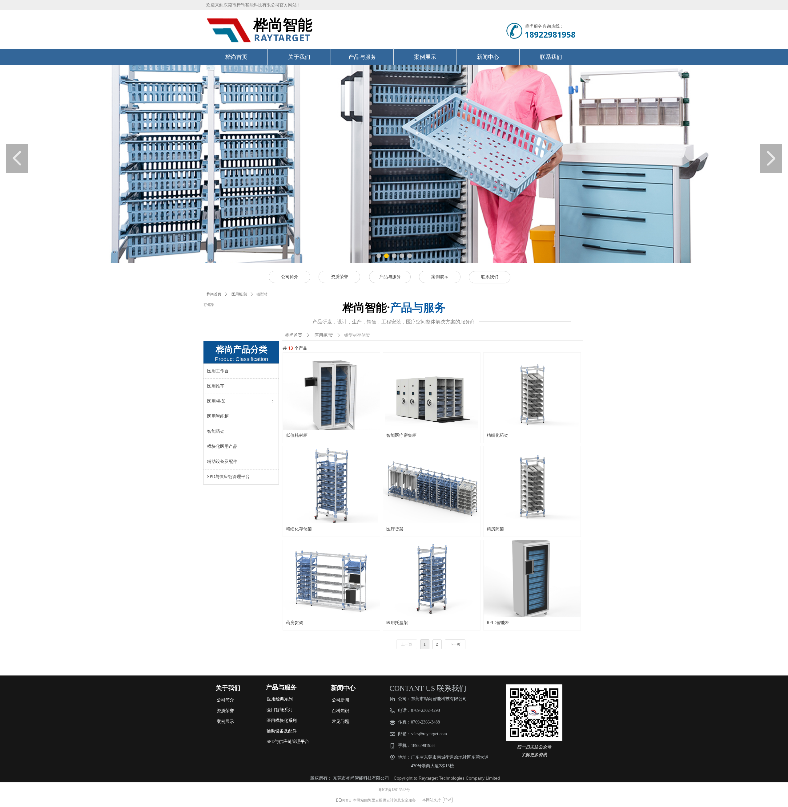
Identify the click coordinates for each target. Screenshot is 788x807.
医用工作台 (218, 371)
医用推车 (215, 386)
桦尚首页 (214, 294)
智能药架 (215, 431)
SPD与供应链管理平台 (228, 476)
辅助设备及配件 (222, 461)
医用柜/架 (239, 294)
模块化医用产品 (222, 446)
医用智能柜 (218, 416)
